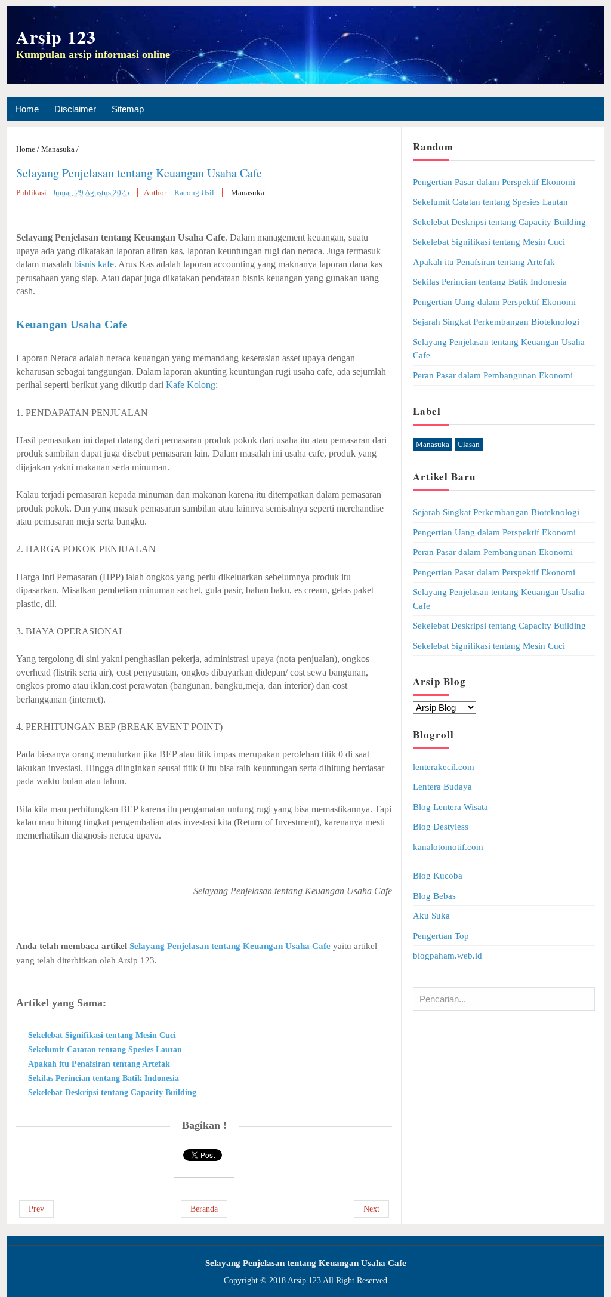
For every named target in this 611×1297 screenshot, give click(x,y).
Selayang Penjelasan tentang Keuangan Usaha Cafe (139, 173)
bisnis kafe (94, 264)
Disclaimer (75, 109)
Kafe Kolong (190, 385)
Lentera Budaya (442, 786)
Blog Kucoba (437, 875)
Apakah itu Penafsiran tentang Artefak (99, 1063)
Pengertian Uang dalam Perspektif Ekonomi (494, 302)
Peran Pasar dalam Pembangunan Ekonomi (493, 375)
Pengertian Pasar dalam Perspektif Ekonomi (494, 182)
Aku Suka (431, 915)
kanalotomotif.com (448, 847)
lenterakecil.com (443, 767)
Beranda (204, 1208)
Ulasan (469, 444)
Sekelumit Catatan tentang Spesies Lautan (105, 1049)
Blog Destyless (440, 826)
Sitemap (128, 109)
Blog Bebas (434, 896)
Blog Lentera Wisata (450, 807)
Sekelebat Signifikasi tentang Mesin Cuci (102, 1035)
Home (27, 109)
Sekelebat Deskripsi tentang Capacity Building (112, 1092)
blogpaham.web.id (447, 955)
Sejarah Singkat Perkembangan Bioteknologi (496, 321)
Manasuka (247, 192)
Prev (36, 1208)
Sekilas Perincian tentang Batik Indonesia (103, 1078)
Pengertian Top (441, 936)
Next (371, 1208)
